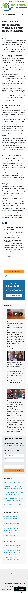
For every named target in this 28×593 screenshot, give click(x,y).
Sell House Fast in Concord (10, 516)
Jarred (5, 36)
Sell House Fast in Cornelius (10, 518)
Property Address (8, 254)
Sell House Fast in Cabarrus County (12, 545)
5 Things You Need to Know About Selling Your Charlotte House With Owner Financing (13, 500)
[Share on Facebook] (3, 223)
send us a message (8, 214)
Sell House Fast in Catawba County (12, 548)
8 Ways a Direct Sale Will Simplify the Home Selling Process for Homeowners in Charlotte (13, 488)
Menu (24, 14)
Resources (23, 573)
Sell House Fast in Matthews (10, 528)
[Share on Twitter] (6, 223)
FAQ (11, 573)
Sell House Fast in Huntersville (11, 523)
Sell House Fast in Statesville (10, 535)
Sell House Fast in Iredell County (11, 552)
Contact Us (20, 571)
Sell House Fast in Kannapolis (10, 526)
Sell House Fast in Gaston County (11, 550)
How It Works (5, 573)
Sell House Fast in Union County (11, 562)
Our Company (20, 1)
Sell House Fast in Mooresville (11, 533)
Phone (5, 259)
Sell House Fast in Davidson (10, 521)
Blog (18, 575)
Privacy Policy (12, 575)
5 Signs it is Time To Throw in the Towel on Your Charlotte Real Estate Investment (13, 494)
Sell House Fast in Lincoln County (11, 555)
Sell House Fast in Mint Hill (10, 530)
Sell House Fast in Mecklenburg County (13, 557)
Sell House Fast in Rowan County (11, 559)
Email (5, 265)
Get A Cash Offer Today (10, 1)
